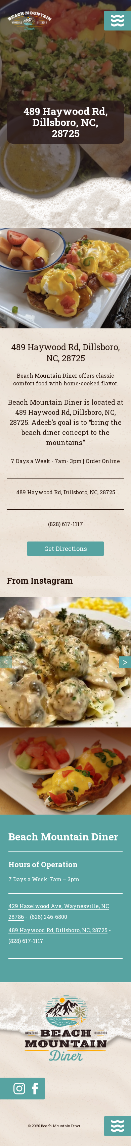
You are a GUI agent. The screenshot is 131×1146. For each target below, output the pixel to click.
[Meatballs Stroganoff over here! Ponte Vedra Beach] (65, 662)
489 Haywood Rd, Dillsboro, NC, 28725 (57, 930)
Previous (6, 662)
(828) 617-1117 (65, 523)
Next (125, 662)
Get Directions (65, 549)
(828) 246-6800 (48, 916)
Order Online (103, 460)
